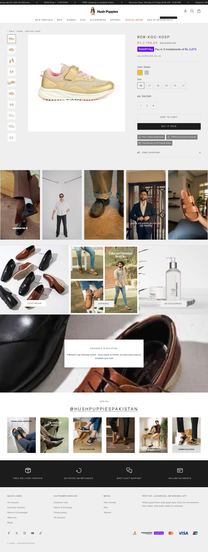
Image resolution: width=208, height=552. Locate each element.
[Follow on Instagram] (24, 533)
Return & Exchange (63, 507)
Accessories (98, 20)
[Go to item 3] (11, 60)
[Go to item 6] (11, 93)
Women (71, 20)
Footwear (35, 303)
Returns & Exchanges (17, 512)
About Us (11, 517)
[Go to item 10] (11, 137)
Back (11, 31)
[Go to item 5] (11, 82)
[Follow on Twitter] (16, 533)
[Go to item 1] (11, 39)
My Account (13, 502)
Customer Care (61, 502)
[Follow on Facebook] (8, 533)
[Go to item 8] (11, 115)
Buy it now (169, 126)
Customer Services (16, 507)
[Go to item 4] (11, 71)
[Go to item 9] (11, 126)
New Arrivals (44, 20)
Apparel (115, 20)
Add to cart (169, 117)
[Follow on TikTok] (40, 533)
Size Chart (146, 95)
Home (20, 31)
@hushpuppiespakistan (104, 409)
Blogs (10, 522)
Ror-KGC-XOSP (33, 31)
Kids (83, 20)
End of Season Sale (160, 19)
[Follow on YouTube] (32, 533)
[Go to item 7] (11, 104)
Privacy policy (60, 512)
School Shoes (134, 20)
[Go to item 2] (11, 49)
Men (59, 20)
